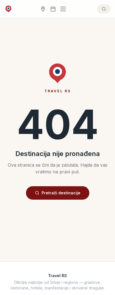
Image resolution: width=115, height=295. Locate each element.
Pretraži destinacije (61, 192)
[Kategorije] (64, 8)
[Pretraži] (104, 8)
